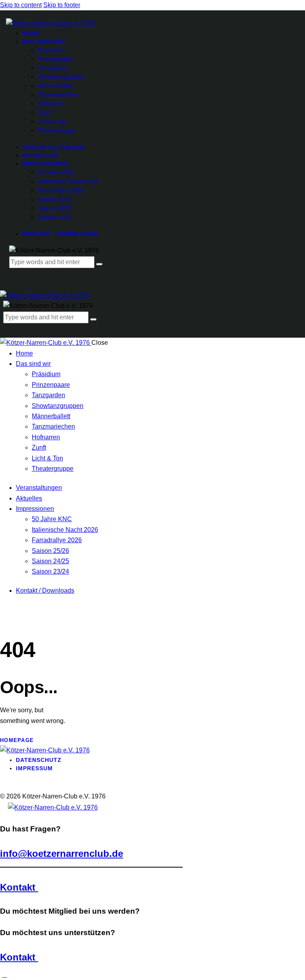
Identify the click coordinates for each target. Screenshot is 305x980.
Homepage (17, 740)
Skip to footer (61, 5)
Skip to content (21, 5)
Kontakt (19, 887)
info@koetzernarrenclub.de (61, 853)
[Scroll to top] (4, 974)
